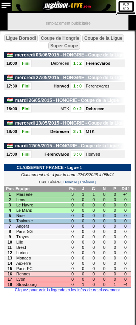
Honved (61, 86)
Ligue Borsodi (21, 38)
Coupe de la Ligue (103, 38)
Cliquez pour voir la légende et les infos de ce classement (67, 290)
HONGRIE (73, 55)
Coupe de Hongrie (60, 38)
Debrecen (60, 63)
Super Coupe (64, 45)
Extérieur (87, 182)
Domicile (70, 182)
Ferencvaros (98, 63)
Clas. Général (49, 182)
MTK (64, 108)
